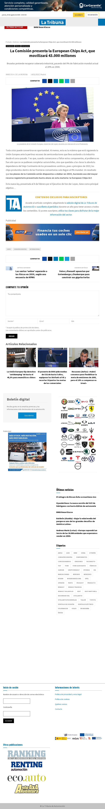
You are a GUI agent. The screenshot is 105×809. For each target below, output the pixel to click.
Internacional (25, 46)
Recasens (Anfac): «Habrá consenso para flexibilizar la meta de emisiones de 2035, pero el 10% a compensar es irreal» (84, 377)
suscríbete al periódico (47, 206)
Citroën (92, 553)
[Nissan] (64, 447)
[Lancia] (64, 433)
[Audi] (71, 404)
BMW (75, 553)
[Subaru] (64, 461)
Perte (70, 583)
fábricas (93, 566)
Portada (9, 42)
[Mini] (84, 440)
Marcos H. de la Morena (17, 74)
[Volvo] (78, 469)
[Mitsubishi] (91, 440)
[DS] (84, 411)
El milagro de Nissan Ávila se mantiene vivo (76, 497)
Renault (61, 587)
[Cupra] (64, 411)
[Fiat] (64, 418)
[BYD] (84, 404)
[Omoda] (71, 447)
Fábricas (17, 46)
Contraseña (7, 707)
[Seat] (69, 454)
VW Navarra (84, 608)
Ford (67, 566)
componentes (81, 557)
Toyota (93, 600)
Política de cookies (62, 699)
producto (91, 583)
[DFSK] (78, 411)
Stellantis (78, 596)
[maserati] (91, 433)
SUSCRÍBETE (79, 15)
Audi (68, 553)
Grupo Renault (74, 570)
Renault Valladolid (65, 591)
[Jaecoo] (64, 426)
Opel (87, 578)
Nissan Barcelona (74, 578)
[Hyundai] (84, 418)
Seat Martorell (91, 591)
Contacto (58, 709)
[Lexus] (84, 433)
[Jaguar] (71, 426)
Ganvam (61, 570)
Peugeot (80, 583)
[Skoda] (86, 454)
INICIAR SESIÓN (93, 15)
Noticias (16, 42)
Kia (95, 570)
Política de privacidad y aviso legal (68, 694)
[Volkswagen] (91, 461)
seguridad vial (64, 596)
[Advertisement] (52, 648)
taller (83, 600)
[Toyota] (84, 461)
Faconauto (90, 561)
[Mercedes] (71, 440)
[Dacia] (71, 411)
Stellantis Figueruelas (67, 600)
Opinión (61, 583)
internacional (35, 249)
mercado (76, 574)
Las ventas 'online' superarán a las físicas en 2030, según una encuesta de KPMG (31, 274)
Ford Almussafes (79, 566)
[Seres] (78, 454)
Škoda (60, 613)
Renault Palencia (75, 587)
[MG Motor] (78, 440)
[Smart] (93, 454)
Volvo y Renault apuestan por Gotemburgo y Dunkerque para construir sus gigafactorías (74, 274)
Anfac (60, 553)
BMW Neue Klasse (42, 27)
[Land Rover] (71, 433)
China (83, 553)
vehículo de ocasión (66, 604)
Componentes (10, 46)
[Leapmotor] (78, 433)
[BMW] (78, 404)
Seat (79, 591)
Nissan (60, 578)
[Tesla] (78, 461)
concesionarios (64, 561)
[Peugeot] (84, 447)
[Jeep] (77, 426)
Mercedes (87, 574)
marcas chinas (63, 574)
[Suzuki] (71, 461)
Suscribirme (29, 415)
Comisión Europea (20, 249)
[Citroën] (91, 404)
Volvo (74, 608)
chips (9, 249)
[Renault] (62, 454)
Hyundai (86, 570)
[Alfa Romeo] (64, 404)
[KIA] (91, 426)
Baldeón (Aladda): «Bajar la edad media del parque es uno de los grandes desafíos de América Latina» (76, 521)
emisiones (79, 561)
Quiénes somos (61, 704)
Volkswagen (63, 608)
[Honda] (78, 418)
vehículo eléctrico (85, 604)
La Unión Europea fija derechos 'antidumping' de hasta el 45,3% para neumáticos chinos (21, 374)
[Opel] (78, 447)
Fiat (59, 566)
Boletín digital (18, 399)
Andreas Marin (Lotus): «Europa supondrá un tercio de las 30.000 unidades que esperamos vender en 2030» (76, 533)
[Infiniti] (91, 418)
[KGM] (84, 426)
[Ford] (71, 418)
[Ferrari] (91, 411)
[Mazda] (64, 440)
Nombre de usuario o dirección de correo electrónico (23, 694)
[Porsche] (91, 447)
